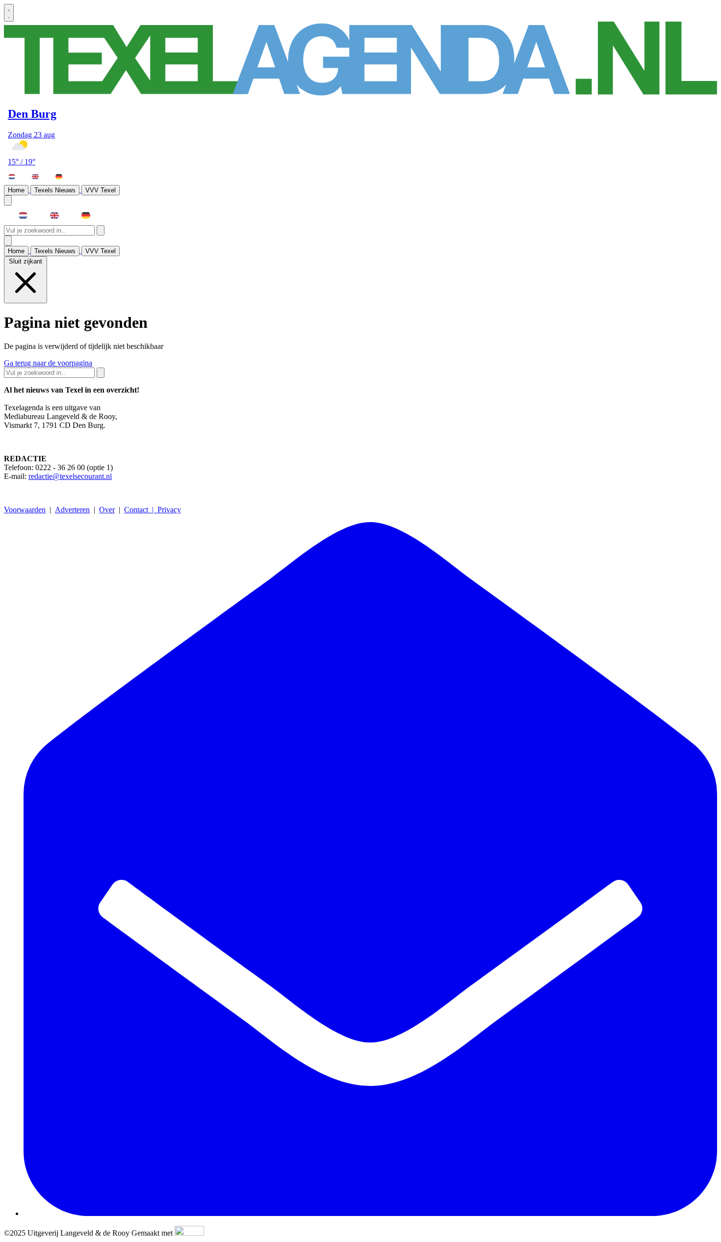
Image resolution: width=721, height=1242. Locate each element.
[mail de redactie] (370, 1213)
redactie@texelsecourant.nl (70, 476)
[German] (63, 176)
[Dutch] (16, 176)
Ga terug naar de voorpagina (48, 363)
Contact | (140, 509)
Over (107, 509)
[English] (39, 176)
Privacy (169, 509)
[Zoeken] (100, 230)
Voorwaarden (25, 509)
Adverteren (72, 509)
